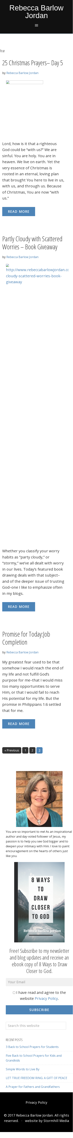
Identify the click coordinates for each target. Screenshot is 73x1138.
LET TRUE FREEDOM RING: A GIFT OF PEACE (36, 1078)
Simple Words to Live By (22, 1069)
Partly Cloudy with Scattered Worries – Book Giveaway (32, 242)
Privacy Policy (46, 998)
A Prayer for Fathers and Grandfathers (33, 1087)
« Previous (11, 750)
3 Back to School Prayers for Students (32, 1047)
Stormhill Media (56, 1120)
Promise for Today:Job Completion (26, 638)
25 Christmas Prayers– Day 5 (32, 62)
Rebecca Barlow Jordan (36, 12)
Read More (18, 211)
